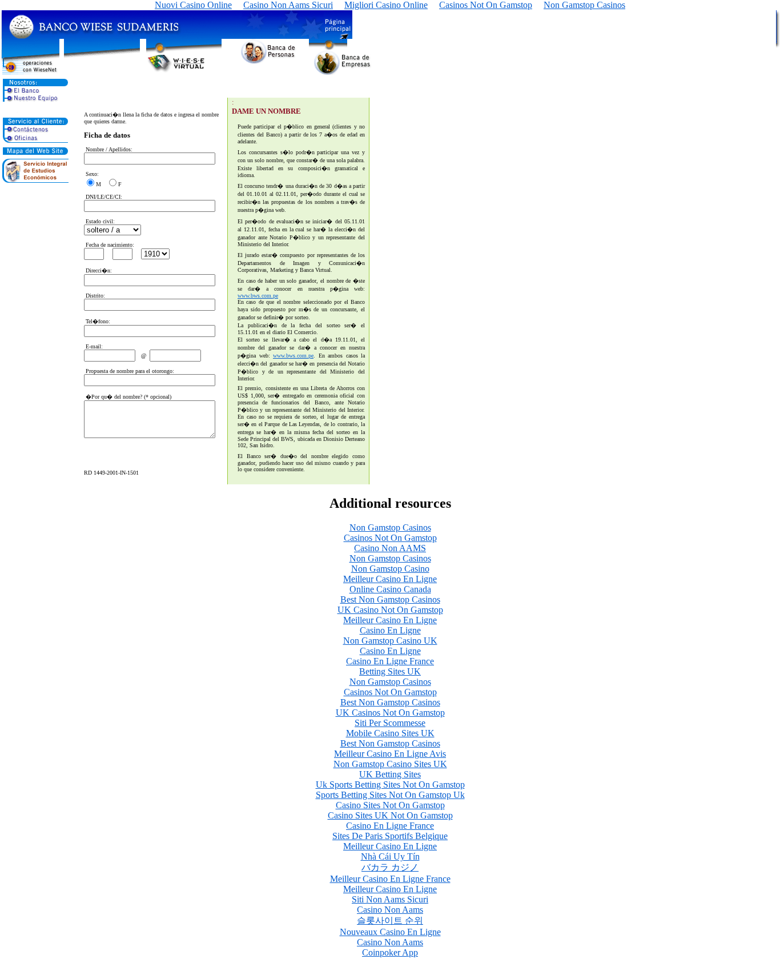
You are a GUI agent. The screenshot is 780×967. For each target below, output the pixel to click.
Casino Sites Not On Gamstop (390, 805)
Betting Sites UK (390, 671)
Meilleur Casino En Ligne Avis (390, 754)
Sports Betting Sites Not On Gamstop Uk (390, 795)
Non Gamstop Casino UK (390, 640)
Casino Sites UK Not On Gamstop (390, 815)
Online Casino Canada (390, 589)
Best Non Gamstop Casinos (390, 599)
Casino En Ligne (390, 630)
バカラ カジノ (390, 867)
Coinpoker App (390, 952)
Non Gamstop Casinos (390, 527)
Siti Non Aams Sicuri (390, 899)
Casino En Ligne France (390, 661)
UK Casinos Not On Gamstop (390, 712)
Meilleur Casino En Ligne (390, 579)
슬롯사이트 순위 (390, 920)
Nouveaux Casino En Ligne (390, 932)
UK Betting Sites (390, 774)
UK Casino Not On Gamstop (390, 610)
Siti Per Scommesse (390, 723)
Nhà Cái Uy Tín (390, 856)
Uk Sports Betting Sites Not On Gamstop (390, 784)
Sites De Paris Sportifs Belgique (390, 836)
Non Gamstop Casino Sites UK (390, 764)
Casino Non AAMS (390, 548)
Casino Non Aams (390, 909)
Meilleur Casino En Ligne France (390, 879)
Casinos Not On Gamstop (390, 538)
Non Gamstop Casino (390, 568)
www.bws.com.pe (258, 295)
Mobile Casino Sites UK (390, 733)
